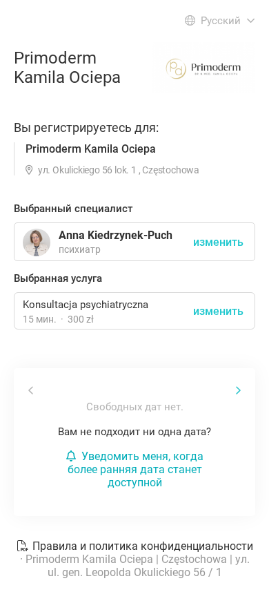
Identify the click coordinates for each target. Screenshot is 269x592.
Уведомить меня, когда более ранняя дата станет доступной (135, 469)
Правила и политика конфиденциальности (141, 546)
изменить (218, 311)
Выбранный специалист (73, 208)
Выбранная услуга (58, 278)
